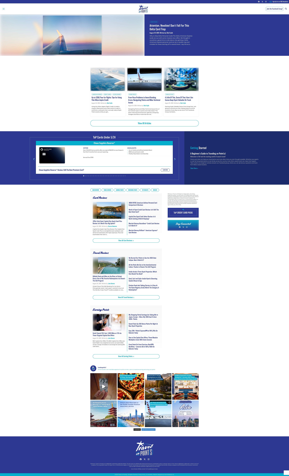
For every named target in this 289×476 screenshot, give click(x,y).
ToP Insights (145, 190)
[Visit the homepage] (144, 448)
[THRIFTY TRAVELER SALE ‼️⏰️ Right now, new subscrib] (131, 413)
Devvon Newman (112, 226)
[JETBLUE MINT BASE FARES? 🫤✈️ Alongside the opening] (185, 386)
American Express (97, 94)
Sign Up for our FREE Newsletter (280, 1)
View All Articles (144, 123)
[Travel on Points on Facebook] (258, 2)
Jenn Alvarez (111, 283)
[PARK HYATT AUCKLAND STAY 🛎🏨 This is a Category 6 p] (103, 386)
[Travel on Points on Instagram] (266, 2)
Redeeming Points (132, 190)
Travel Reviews (107, 190)
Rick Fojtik (170, 33)
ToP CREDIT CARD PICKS (183, 212)
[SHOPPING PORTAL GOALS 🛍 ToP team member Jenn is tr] (103, 413)
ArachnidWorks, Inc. (169, 474)
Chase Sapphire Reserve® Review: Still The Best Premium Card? (61, 170)
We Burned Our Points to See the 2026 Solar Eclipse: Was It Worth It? (142, 259)
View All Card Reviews (125, 240)
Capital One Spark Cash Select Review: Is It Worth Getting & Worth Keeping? (142, 218)
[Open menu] (3, 8)
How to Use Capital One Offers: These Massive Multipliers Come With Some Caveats (143, 339)
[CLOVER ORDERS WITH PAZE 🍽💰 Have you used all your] (131, 386)
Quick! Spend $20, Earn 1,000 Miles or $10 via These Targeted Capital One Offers (107, 334)
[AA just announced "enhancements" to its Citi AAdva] (158, 413)
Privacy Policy (141, 474)
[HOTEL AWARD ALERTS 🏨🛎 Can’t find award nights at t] (158, 386)
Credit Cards (107, 94)
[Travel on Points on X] (262, 2)
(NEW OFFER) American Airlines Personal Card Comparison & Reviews (143, 204)
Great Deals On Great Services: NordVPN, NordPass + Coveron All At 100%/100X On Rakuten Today (142, 346)
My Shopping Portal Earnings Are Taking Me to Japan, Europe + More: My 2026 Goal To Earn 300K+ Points (143, 317)
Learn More (165, 170)
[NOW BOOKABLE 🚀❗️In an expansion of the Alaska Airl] (185, 413)
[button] (286, 9)
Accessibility (149, 474)
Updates (155, 190)
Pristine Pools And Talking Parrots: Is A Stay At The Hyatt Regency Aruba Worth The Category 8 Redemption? (144, 287)
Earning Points (120, 190)
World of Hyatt (170, 94)
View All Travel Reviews (125, 297)
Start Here (193, 168)
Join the (275, 9)
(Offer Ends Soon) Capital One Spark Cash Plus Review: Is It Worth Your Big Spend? (107, 222)
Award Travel (153, 21)
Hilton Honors (117, 94)
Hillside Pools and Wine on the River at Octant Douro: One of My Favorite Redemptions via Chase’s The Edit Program (109, 278)
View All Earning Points (125, 356)
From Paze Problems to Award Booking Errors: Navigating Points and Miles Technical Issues (144, 100)
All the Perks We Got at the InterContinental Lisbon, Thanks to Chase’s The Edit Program (142, 266)
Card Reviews (95, 190)
